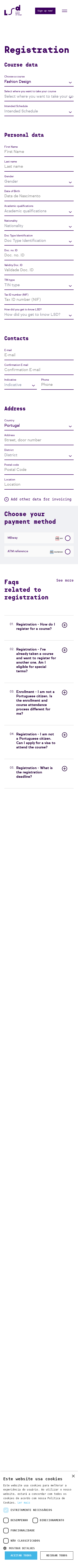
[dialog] (39, 1518)
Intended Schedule (16, 106)
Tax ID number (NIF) (16, 295)
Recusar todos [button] (56, 1555)
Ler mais (24, 1502)
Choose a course (14, 76)
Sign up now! (45, 10)
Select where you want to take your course (30, 91)
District (9, 450)
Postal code (11, 465)
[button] (39, 1548)
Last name (10, 162)
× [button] (73, 1476)
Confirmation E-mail (16, 365)
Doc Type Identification (18, 235)
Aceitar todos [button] (21, 1555)
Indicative (10, 380)
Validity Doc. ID (13, 265)
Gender (9, 176)
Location (9, 479)
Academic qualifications (18, 206)
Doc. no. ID (11, 250)
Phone (45, 380)
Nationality (10, 221)
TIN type (9, 280)
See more (65, 580)
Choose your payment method (30, 517)
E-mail (8, 350)
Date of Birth (12, 191)
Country (9, 420)
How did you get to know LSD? (23, 309)
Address (9, 435)
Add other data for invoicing (41, 499)
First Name (11, 147)
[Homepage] (13, 14)
